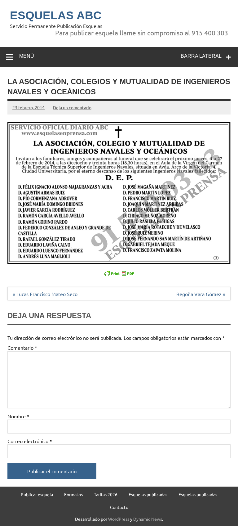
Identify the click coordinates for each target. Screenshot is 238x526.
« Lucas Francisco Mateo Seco (45, 294)
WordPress (118, 519)
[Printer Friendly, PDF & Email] (119, 273)
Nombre (18, 416)
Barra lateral (201, 56)
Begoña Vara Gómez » (200, 294)
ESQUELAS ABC (56, 15)
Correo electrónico (29, 440)
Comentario (22, 347)
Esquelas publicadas (148, 494)
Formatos (73, 494)
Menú (26, 56)
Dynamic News (147, 519)
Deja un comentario (72, 107)
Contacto (119, 507)
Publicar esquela (37, 494)
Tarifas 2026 (105, 494)
